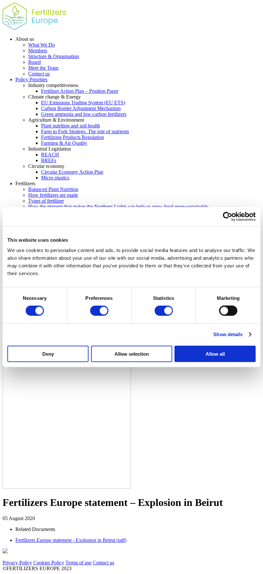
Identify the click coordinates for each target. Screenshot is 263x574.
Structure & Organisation (53, 56)
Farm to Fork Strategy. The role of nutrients (85, 131)
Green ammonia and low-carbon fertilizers (83, 114)
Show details (227, 334)
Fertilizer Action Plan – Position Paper (79, 91)
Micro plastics (55, 177)
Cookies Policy (48, 562)
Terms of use (78, 562)
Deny (48, 353)
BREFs (48, 160)
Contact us (39, 73)
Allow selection (132, 353)
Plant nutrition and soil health (70, 125)
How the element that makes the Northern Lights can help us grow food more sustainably (118, 206)
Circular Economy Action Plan (72, 172)
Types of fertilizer (46, 201)
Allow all (215, 353)
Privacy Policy (17, 562)
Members (37, 50)
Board (34, 62)
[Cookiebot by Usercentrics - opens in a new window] (227, 217)
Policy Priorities (31, 79)
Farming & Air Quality (64, 143)
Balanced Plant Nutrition (53, 189)
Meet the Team (43, 68)
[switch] (99, 311)
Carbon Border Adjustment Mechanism (81, 108)
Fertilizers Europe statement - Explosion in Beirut (70, 540)
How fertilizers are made (53, 195)
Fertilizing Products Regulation (72, 137)
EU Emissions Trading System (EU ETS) (83, 102)
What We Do (41, 45)
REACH (50, 154)
